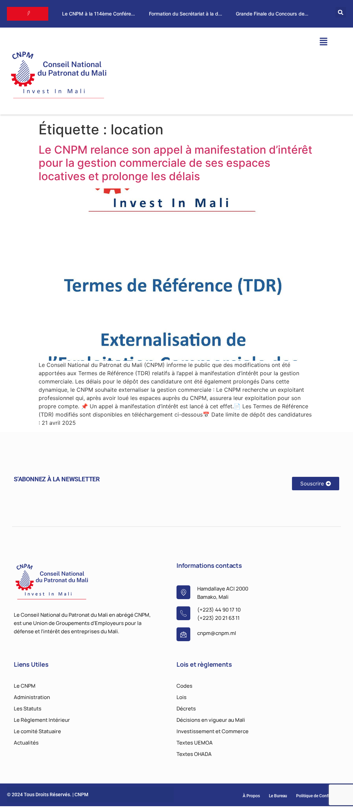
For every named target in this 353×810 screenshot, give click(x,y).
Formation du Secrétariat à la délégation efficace (204, 14)
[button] (340, 12)
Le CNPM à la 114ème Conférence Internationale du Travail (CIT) (135, 14)
